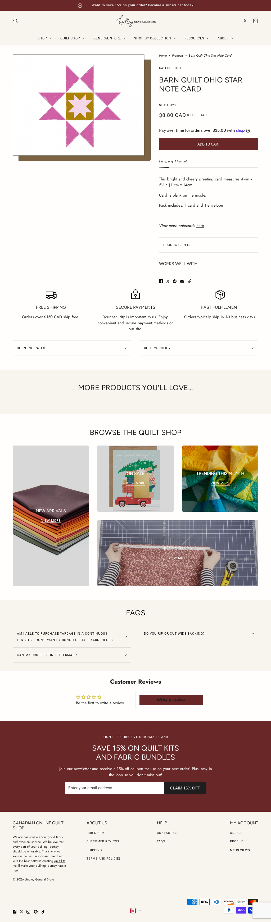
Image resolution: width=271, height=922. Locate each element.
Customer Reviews (103, 841)
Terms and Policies (104, 858)
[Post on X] (167, 281)
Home (163, 56)
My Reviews (240, 850)
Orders (236, 833)
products (177, 56)
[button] (189, 281)
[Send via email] (182, 281)
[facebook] (14, 912)
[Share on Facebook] (161, 281)
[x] (21, 911)
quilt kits (59, 861)
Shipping (94, 850)
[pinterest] (36, 912)
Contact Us (167, 833)
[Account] (245, 21)
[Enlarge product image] (82, 107)
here (200, 226)
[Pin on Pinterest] (175, 281)
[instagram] (28, 912)
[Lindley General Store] (136, 21)
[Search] (16, 21)
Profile (236, 841)
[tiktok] (43, 912)
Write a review (171, 700)
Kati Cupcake (170, 68)
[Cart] (255, 21)
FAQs (161, 841)
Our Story (96, 833)
